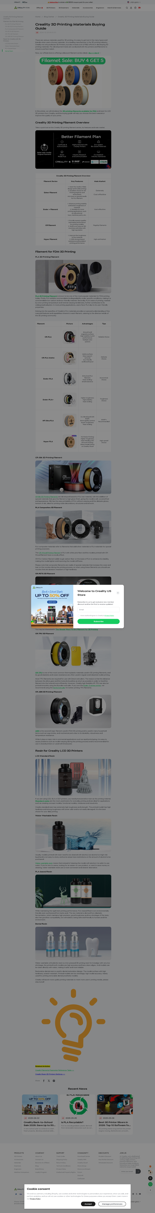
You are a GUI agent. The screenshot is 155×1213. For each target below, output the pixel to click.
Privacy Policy (35, 1199)
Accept (88, 1204)
